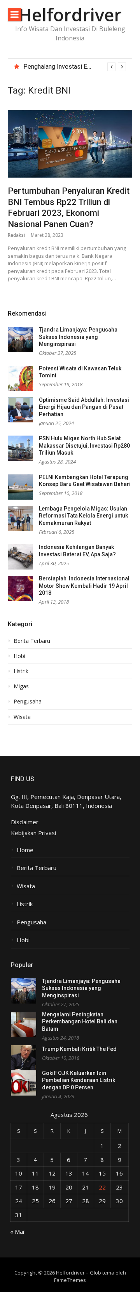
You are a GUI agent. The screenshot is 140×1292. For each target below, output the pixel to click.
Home (25, 850)
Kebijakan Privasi (33, 833)
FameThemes (70, 1279)
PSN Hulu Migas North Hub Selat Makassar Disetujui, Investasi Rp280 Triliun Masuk (84, 445)
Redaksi (16, 235)
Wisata (22, 717)
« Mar (17, 1231)
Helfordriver (70, 14)
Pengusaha (28, 701)
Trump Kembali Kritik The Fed (79, 1049)
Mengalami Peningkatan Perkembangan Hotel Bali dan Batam (79, 1021)
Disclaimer (24, 822)
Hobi (19, 656)
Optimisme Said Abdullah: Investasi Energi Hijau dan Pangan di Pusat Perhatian (84, 407)
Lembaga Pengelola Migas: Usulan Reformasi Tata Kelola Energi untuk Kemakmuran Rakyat (83, 515)
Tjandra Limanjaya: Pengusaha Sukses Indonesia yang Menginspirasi (78, 336)
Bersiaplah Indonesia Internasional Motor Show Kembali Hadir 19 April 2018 (84, 585)
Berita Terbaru (32, 640)
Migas (21, 686)
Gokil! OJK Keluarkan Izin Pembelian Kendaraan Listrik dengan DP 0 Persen (78, 1080)
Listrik (21, 671)
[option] (74, 67)
